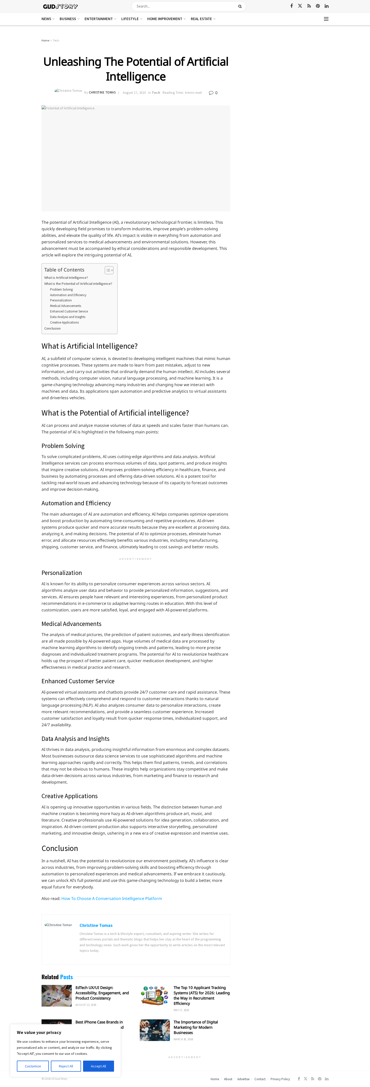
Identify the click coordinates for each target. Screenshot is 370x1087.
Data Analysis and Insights (67, 317)
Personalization (61, 300)
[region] (65, 1050)
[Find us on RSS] (309, 6)
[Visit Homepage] (61, 6)
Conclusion (52, 328)
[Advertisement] (285, 75)
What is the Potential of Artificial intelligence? (78, 283)
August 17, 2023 (134, 92)
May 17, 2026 (181, 1010)
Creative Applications (64, 322)
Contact (260, 1079)
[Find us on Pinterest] (318, 6)
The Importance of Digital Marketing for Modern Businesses (196, 1027)
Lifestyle (130, 18)
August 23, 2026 (86, 1005)
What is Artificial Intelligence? (66, 277)
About (228, 1079)
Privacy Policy (280, 1079)
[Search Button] (241, 6)
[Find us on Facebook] (291, 6)
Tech (56, 40)
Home (45, 40)
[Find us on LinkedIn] (326, 6)
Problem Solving (61, 289)
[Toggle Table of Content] (106, 270)
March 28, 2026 (183, 1039)
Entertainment (99, 18)
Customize (33, 1066)
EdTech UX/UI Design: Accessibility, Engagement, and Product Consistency (102, 993)
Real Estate (201, 18)
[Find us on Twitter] (300, 6)
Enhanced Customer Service (69, 311)
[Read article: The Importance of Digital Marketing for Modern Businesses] (155, 1030)
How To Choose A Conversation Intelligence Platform (111, 898)
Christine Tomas (102, 92)
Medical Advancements (65, 306)
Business (68, 18)
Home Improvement (164, 18)
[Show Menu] (326, 19)
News (46, 18)
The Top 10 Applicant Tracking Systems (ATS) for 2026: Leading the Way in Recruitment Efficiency (202, 995)
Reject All (66, 1066)
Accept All (98, 1066)
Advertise (243, 1079)
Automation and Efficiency (68, 295)
